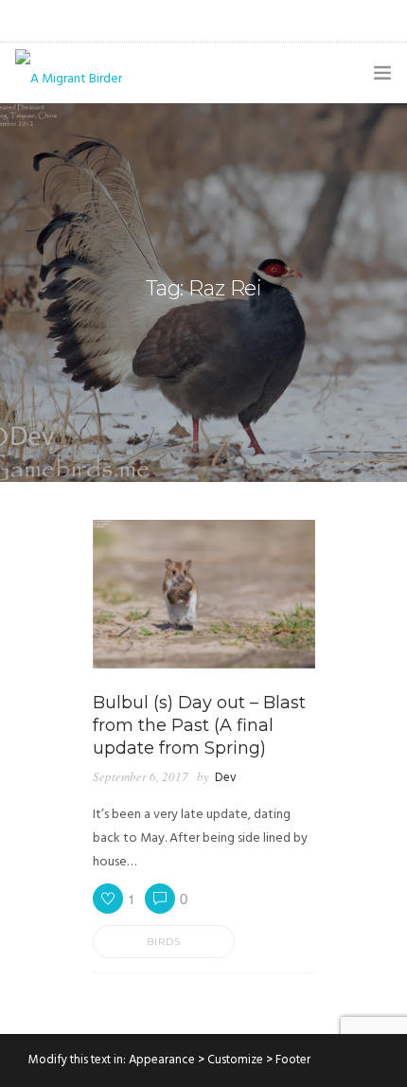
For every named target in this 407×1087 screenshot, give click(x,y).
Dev (226, 778)
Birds (164, 942)
